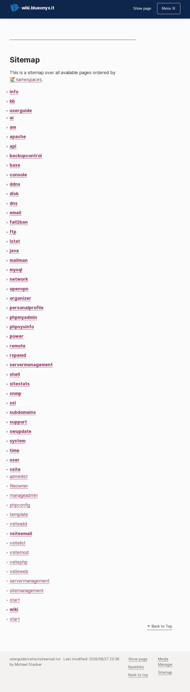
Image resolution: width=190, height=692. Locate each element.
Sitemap (165, 672)
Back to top (138, 675)
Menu (167, 8)
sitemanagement (27, 590)
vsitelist (17, 542)
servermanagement (29, 580)
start (15, 599)
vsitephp (18, 562)
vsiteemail (21, 533)
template (19, 514)
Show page (142, 8)
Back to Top (161, 626)
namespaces (29, 79)
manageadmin (24, 495)
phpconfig (20, 505)
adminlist (19, 476)
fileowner (19, 485)
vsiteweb (19, 571)
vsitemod (19, 552)
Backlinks (136, 667)
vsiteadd (18, 523)
